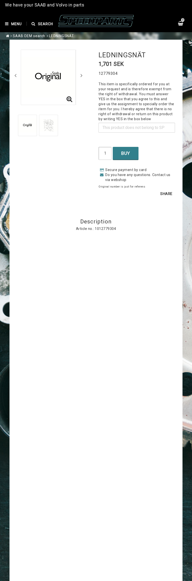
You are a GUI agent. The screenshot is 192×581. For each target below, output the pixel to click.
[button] (69, 99)
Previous (15, 75)
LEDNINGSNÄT (61, 36)
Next (81, 75)
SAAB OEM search (29, 36)
